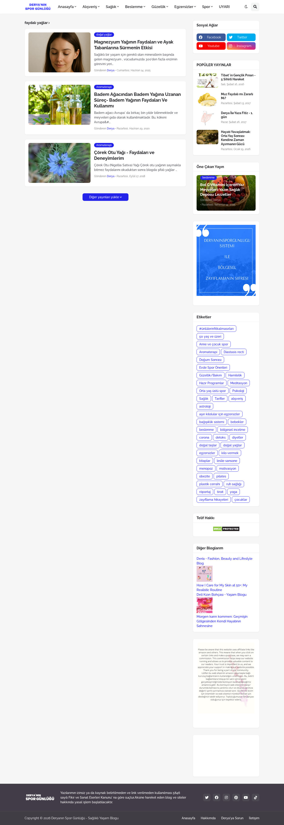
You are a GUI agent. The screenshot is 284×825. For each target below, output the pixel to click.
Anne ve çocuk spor (213, 344)
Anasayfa (188, 818)
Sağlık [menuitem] (111, 7)
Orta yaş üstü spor (212, 391)
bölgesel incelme (232, 429)
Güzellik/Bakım (210, 375)
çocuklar (241, 499)
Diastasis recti (234, 352)
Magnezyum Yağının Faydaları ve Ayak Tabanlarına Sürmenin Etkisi (133, 44)
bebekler (237, 422)
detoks (221, 437)
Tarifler (220, 398)
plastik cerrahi (209, 484)
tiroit (220, 492)
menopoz (206, 468)
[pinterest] (236, 797)
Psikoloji (238, 391)
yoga (233, 492)
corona (204, 437)
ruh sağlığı (233, 484)
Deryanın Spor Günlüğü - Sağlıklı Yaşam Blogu (84, 818)
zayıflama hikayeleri (213, 499)
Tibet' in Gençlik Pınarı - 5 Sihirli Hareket (238, 77)
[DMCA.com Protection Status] (226, 530)
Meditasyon (238, 383)
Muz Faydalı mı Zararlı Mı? (237, 96)
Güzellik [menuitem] (159, 7)
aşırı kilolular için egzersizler (219, 414)
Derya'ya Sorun (232, 818)
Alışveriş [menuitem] (90, 7)
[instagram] (226, 797)
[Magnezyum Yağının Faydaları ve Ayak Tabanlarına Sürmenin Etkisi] (59, 52)
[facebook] (216, 797)
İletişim (254, 818)
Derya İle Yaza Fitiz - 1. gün (237, 115)
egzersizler (207, 453)
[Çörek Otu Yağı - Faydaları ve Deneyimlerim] (59, 163)
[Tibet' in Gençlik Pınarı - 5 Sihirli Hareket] (207, 80)
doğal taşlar (208, 445)
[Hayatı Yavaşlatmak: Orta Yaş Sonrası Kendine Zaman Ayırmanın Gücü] (207, 137)
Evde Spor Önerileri (213, 367)
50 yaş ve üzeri (210, 336)
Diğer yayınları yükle (104, 197)
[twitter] (207, 797)
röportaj (205, 492)
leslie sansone (227, 461)
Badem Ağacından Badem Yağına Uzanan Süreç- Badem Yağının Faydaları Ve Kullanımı (137, 100)
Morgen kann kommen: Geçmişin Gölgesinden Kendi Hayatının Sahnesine (222, 621)
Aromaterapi (208, 352)
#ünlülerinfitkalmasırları (216, 328)
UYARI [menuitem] (224, 7)
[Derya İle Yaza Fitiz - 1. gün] (207, 118)
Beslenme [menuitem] (134, 7)
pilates (221, 476)
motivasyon (227, 468)
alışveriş (237, 398)
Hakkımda (208, 818)
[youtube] (246, 797)
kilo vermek (230, 453)
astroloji (205, 406)
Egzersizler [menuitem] (183, 7)
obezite (204, 476)
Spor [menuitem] (206, 7)
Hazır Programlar (211, 383)
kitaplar (204, 461)
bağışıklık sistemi (211, 422)
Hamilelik (235, 375)
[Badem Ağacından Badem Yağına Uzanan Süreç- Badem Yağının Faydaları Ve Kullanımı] (59, 105)
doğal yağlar (232, 445)
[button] (246, 7)
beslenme (206, 429)
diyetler (237, 437)
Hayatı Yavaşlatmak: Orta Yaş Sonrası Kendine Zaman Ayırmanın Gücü (235, 138)
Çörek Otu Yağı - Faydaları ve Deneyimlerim (124, 155)
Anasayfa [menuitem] (66, 7)
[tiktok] (255, 797)
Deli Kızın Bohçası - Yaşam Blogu (222, 595)
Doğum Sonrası (210, 360)
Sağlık (203, 398)
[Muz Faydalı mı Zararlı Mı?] (207, 99)
